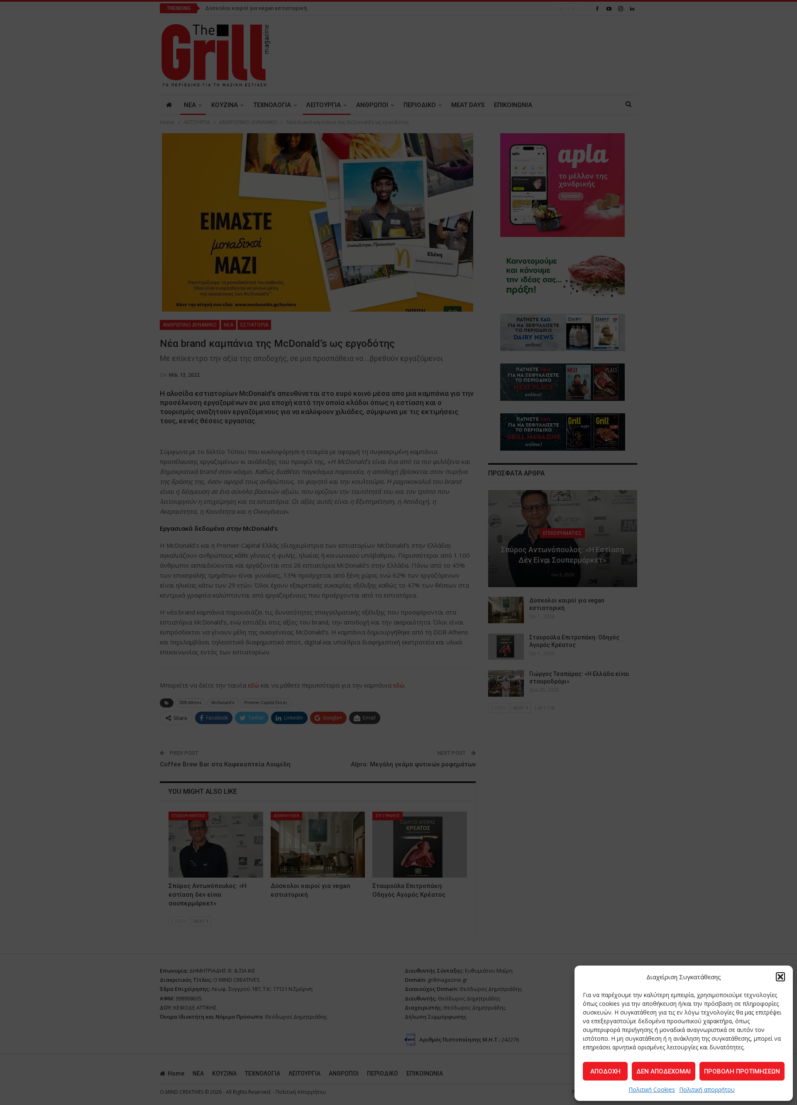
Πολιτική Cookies (651, 1089)
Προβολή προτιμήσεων (742, 1071)
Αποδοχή (605, 1071)
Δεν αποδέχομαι (663, 1071)
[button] (780, 977)
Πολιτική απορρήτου (707, 1089)
